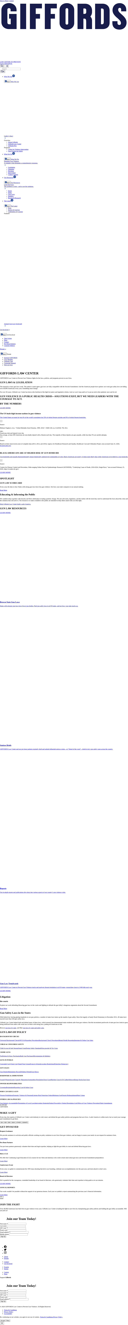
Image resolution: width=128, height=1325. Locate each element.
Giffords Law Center (14, 144)
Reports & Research (14, 198)
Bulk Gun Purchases (26, 1056)
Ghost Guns (47, 1080)
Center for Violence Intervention (18, 149)
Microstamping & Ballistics (41, 1056)
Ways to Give (8, 365)
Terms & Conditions (10, 1310)
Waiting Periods (26, 1072)
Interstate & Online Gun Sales (83, 1040)
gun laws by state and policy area (33, 1028)
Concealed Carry (5, 1064)
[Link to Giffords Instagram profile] (5, 1253)
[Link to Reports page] (64, 819)
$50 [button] (9, 1122)
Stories (6, 1269)
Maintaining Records (14, 1072)
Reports (3, 888)
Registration (10, 1087)
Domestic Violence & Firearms (22, 1095)
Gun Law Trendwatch (9, 984)
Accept (3, 1320)
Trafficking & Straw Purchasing (10, 1056)
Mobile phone (4, 1234)
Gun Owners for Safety (15, 151)
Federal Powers (54, 1103)
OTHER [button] (18, 1122)
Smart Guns (22, 1048)
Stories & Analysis (14, 210)
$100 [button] (13, 1122)
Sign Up (3, 1236)
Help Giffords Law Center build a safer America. (15, 504)
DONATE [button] (25, 1122)
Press (9, 208)
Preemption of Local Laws (26, 1103)
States (10, 192)
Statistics (11, 196)
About (6, 1256)
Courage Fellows (9, 345)
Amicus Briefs (5, 745)
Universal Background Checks (9, 1040)
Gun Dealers (4, 1072)
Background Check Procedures (48, 1040)
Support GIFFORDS (10, 358)
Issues (10, 191)
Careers (6, 1272)
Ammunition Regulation (35, 1080)
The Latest (14, 206)
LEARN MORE (5, 408)
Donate (6, 1258)
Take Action (8, 338)
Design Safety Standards (33, 1048)
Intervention (12, 173)
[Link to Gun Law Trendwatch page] (64, 938)
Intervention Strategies (42, 1103)
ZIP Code (3, 1228)
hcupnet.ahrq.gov (5, 446)
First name (4, 1224)
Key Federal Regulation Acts (68, 1103)
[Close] (2, 1323)
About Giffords (13, 142)
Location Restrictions (47, 1064)
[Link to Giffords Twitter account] (5, 1250)
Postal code (4, 1230)
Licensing (3, 1087)
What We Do (15, 159)
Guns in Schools (35, 1064)
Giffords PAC (12, 146)
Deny (8, 1320)
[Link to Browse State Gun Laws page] (64, 556)
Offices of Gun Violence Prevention (88, 1103)
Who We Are (15, 82)
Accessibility (8, 1313)
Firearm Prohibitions (6, 1095)
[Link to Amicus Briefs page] (64, 675)
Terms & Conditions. (46, 1317)
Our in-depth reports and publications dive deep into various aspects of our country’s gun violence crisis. (33, 892)
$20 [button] (5, 1122)
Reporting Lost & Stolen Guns (23, 1087)
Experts (6, 1267)
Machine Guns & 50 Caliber (60, 1080)
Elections (11, 171)
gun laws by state (10, 1028)
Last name (3, 1226)
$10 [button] (2, 1122)
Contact (6, 342)
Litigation (11, 169)
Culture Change (13, 174)
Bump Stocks (78, 1080)
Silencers (71, 1080)
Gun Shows (35, 1072)
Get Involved (8, 1263)
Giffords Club (8, 361)
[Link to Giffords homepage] (1, 1243)
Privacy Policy (8, 1312)
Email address (5, 1232)
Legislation (11, 167)
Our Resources (15, 183)
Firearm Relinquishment (69, 1095)
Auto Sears (86, 1080)
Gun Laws (11, 194)
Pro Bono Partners (10, 344)
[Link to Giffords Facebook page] (5, 1247)
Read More (3, 490)
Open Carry (14, 1064)
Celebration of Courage (15, 212)
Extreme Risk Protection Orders (42, 1095)
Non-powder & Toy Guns (49, 1048)
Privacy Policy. (58, 1317)
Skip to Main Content (7, 1)
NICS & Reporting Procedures (29, 1040)
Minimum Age (57, 1095)
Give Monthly (8, 359)
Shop (5, 340)
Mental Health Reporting (66, 1040)
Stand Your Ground (24, 1064)
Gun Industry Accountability (9, 1103)
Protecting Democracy (61, 1064)
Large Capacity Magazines (19, 1080)
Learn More (4, 1138)
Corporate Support (10, 363)
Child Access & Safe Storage (9, 1048)
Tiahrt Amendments (106, 1103)
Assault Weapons (5, 1080)
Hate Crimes (81, 1095)
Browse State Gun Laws (10, 602)
